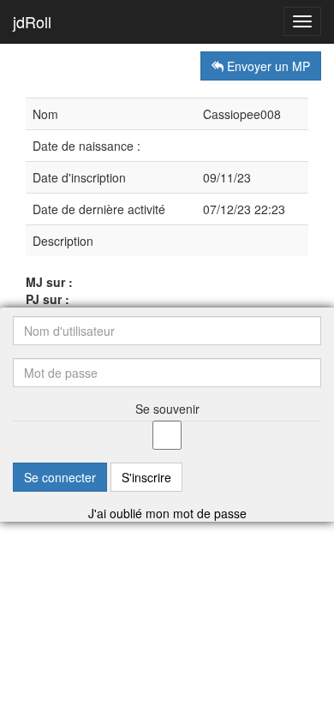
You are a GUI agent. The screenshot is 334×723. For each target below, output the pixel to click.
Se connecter (60, 477)
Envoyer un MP (267, 66)
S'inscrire (146, 477)
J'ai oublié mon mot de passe (167, 513)
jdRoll (32, 21)
